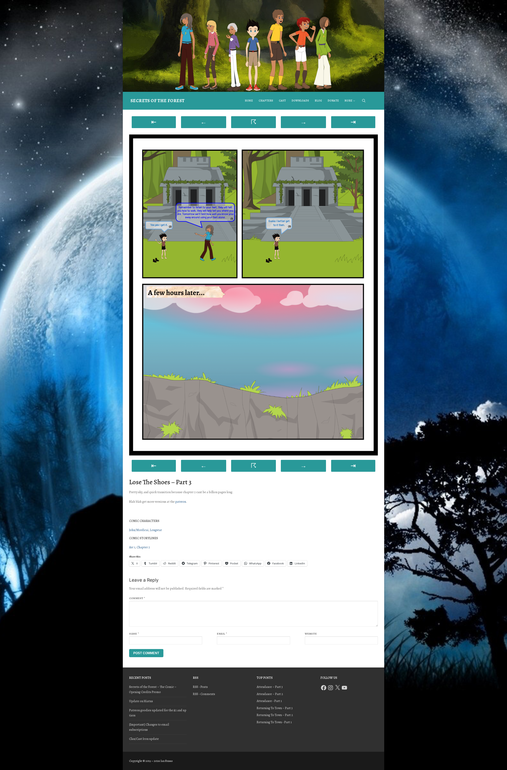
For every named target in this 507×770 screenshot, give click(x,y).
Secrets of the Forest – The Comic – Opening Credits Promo (152, 689)
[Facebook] (323, 688)
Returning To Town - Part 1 (274, 722)
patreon (180, 502)
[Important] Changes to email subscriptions (149, 727)
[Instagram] (330, 688)
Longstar (156, 530)
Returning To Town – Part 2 (275, 715)
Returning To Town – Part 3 (275, 708)
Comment (137, 598)
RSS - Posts (200, 687)
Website (311, 634)
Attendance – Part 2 (270, 694)
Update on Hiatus (141, 701)
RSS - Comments (204, 694)
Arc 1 (132, 547)
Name (134, 634)
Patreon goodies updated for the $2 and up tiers (157, 713)
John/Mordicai (139, 530)
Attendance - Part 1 (269, 701)
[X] (337, 688)
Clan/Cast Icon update (144, 739)
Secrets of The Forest (157, 101)
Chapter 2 (143, 547)
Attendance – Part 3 (270, 687)
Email (222, 634)
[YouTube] (344, 688)
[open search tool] (364, 101)
